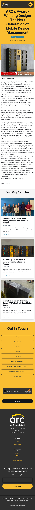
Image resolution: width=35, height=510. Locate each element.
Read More (6, 234)
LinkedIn (17, 463)
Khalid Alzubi (10, 78)
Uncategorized (19, 36)
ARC (17, 442)
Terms (8, 500)
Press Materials (17, 460)
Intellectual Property (23, 500)
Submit (17, 401)
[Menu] (30, 4)
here (25, 108)
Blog (13, 36)
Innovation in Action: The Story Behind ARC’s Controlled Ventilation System (17, 303)
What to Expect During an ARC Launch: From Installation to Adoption (15, 262)
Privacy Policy (14, 500)
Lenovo (3, 106)
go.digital (23, 505)
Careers (17, 458)
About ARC (4, 181)
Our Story (17, 453)
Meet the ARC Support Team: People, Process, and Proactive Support (15, 221)
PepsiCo (8, 106)
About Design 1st (5, 183)
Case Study (17, 444)
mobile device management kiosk (19, 83)
